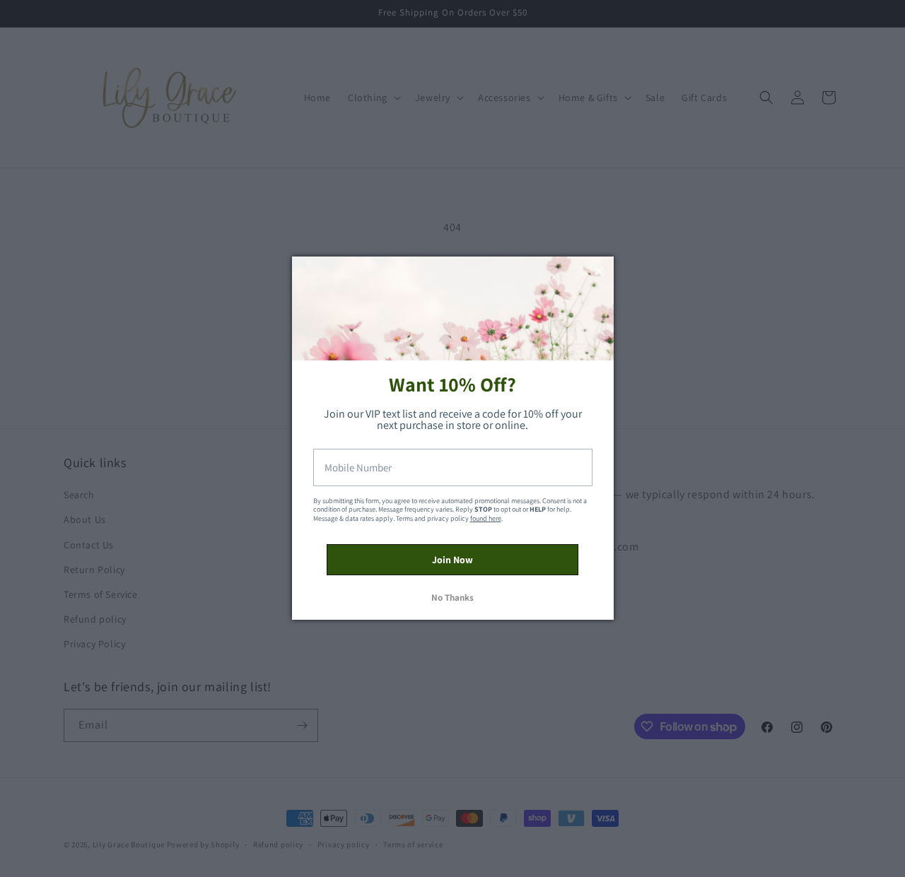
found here (485, 518)
